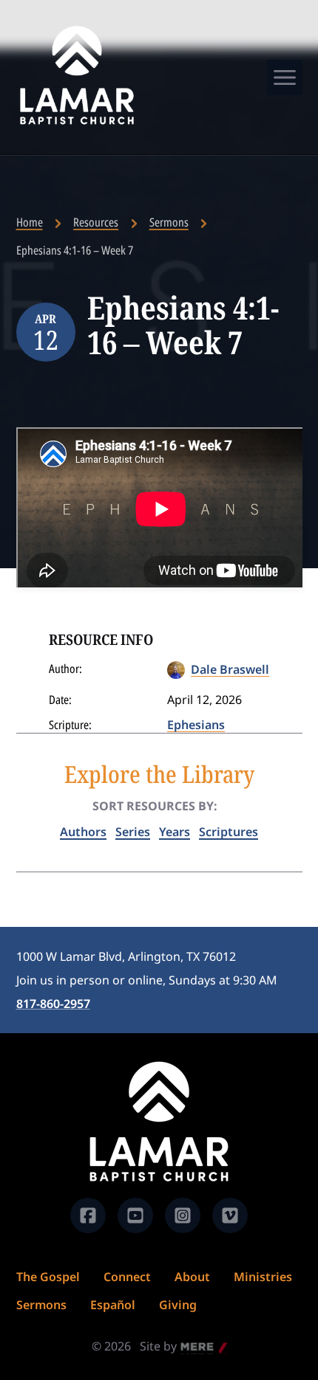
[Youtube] (135, 1215)
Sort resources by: (154, 806)
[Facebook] (88, 1215)
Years (174, 832)
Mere (195, 1347)
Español (112, 1305)
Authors (83, 832)
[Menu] (284, 77)
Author (64, 668)
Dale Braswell (230, 669)
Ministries (263, 1277)
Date (59, 699)
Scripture (69, 725)
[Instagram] (182, 1215)
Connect (127, 1277)
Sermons (169, 222)
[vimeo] (230, 1215)
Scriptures (228, 832)
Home (29, 222)
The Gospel (48, 1277)
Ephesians (196, 725)
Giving (178, 1305)
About (192, 1277)
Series (132, 832)
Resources (95, 222)
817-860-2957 (53, 1004)
